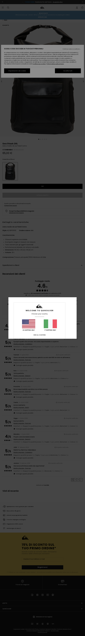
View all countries (39, 335)
